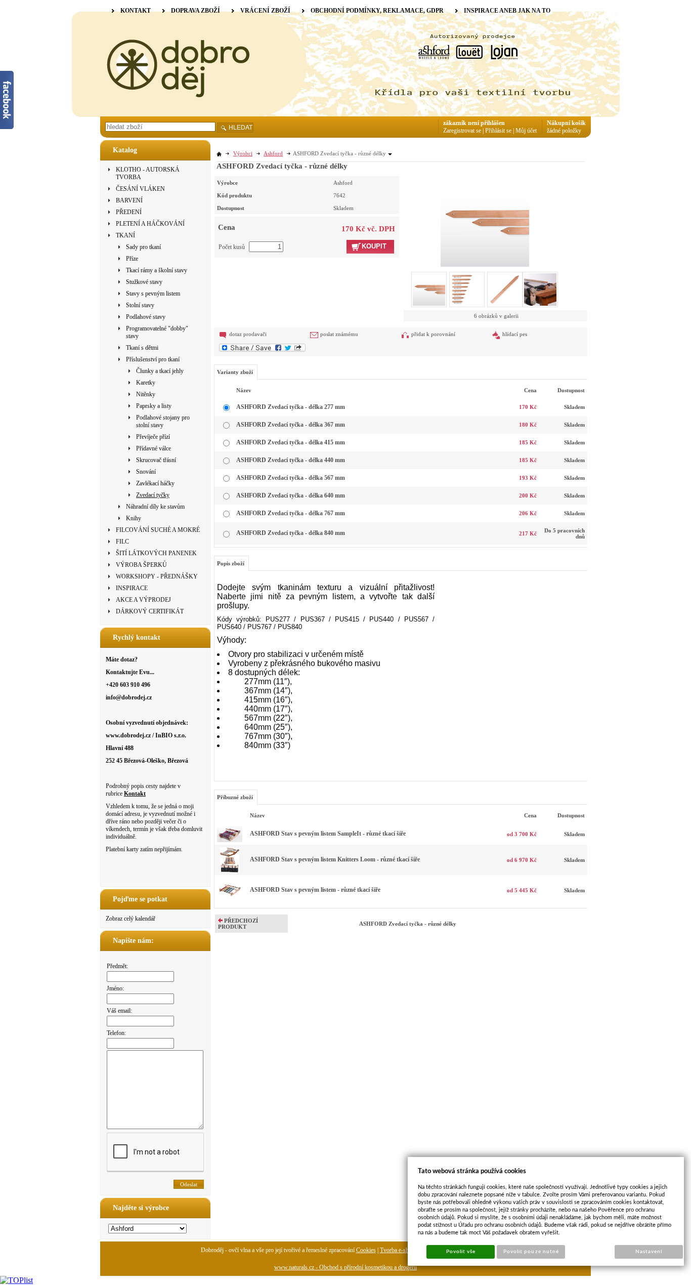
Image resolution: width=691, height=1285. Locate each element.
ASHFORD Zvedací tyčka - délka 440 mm (290, 460)
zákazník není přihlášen (474, 123)
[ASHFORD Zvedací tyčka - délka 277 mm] (485, 221)
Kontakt (135, 793)
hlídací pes (514, 334)
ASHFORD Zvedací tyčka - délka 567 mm (290, 477)
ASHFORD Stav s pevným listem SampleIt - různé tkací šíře (328, 833)
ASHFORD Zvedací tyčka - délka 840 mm (290, 532)
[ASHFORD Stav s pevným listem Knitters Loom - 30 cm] (229, 870)
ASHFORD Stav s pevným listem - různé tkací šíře (315, 889)
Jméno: (115, 988)
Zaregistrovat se (462, 130)
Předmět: (117, 966)
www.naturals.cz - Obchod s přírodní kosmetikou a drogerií (345, 1267)
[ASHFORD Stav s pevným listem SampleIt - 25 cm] (229, 840)
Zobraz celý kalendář (130, 918)
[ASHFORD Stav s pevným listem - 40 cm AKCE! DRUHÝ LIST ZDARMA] (230, 900)
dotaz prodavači (248, 334)
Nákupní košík (566, 123)
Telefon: (116, 1033)
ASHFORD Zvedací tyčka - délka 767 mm (290, 513)
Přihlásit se (498, 130)
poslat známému (339, 334)
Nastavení (648, 1251)
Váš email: (119, 1010)
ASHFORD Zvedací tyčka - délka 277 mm (290, 406)
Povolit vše (461, 1251)
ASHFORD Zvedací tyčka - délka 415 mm (290, 442)
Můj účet (526, 130)
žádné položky (564, 130)
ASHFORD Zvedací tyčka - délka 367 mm (290, 424)
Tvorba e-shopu (399, 1250)
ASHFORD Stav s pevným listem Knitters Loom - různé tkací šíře (335, 859)
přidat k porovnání (433, 334)
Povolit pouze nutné (531, 1251)
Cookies (366, 1250)
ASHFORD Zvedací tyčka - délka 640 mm (290, 495)
